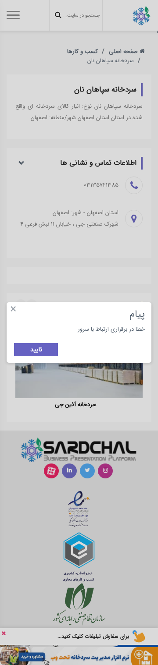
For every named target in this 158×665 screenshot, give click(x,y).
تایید (36, 349)
